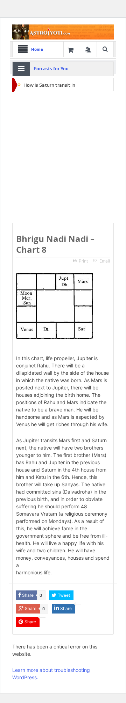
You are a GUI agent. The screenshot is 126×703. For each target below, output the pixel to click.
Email (104, 261)
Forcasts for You (51, 68)
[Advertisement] (63, 157)
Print (83, 261)
